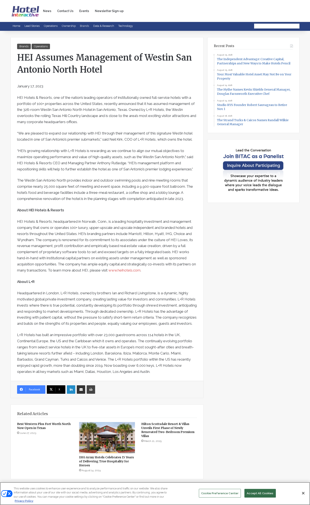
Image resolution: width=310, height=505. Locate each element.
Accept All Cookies (260, 493)
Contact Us (65, 11)
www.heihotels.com (124, 270)
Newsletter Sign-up (109, 11)
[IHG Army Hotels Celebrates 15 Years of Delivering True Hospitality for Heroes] (107, 437)
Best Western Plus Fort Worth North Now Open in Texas (44, 426)
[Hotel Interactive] (25, 10)
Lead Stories (32, 25)
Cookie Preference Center (220, 493)
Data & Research (103, 25)
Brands (84, 25)
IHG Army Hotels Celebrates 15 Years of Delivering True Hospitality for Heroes (106, 461)
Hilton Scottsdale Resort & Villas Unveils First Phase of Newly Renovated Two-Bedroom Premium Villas (167, 430)
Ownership (69, 25)
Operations (51, 25)
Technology (125, 25)
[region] (155, 493)
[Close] (303, 493)
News (47, 11)
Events (84, 11)
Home (16, 25)
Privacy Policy (24, 500)
